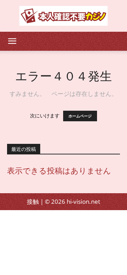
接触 (33, 201)
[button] (12, 41)
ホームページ (80, 116)
